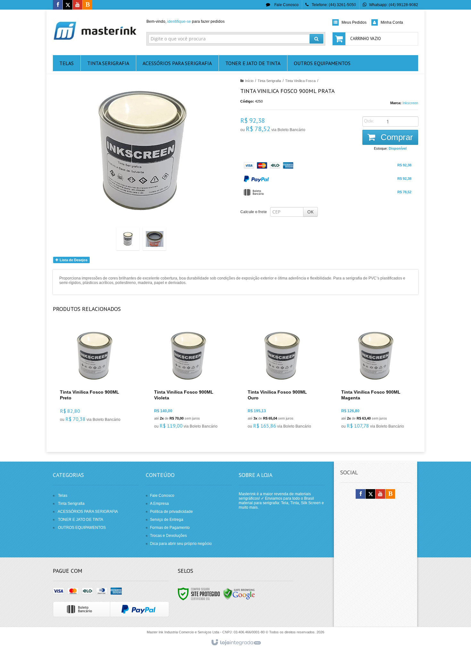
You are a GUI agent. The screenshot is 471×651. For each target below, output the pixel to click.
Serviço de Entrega (166, 519)
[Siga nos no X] (67, 5)
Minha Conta (392, 22)
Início (249, 81)
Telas (62, 495)
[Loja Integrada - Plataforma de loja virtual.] (235, 643)
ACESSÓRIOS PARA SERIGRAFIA (88, 511)
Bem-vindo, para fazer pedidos (185, 21)
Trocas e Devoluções (168, 535)
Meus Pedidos (354, 22)
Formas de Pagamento (170, 527)
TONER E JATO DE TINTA (80, 519)
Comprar (395, 137)
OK (310, 212)
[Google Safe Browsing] (239, 593)
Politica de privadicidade (171, 511)
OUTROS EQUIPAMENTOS (82, 527)
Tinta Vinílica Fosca (300, 81)
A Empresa (159, 503)
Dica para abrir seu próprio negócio (181, 543)
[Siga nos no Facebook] (57, 5)
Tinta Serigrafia (269, 81)
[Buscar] (316, 39)
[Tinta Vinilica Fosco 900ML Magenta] (375, 379)
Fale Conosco (286, 5)
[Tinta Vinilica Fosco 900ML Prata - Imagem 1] (127, 238)
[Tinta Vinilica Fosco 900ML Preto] (94, 376)
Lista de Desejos (73, 260)
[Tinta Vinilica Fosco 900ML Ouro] (282, 379)
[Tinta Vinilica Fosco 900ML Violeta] (188, 379)
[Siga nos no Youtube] (77, 5)
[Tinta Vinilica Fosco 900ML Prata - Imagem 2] (154, 238)
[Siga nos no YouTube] (380, 494)
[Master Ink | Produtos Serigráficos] (95, 31)
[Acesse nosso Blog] (87, 5)
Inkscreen (410, 103)
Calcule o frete (253, 212)
